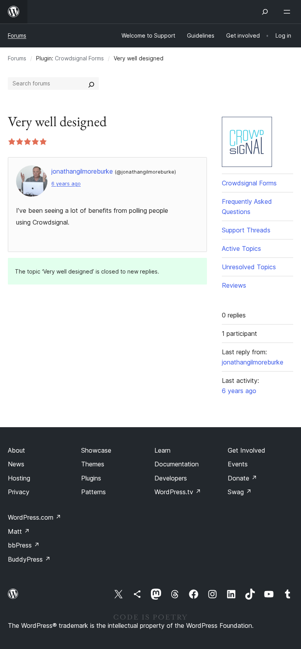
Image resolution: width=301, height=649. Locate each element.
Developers (170, 478)
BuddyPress (29, 559)
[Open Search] (265, 12)
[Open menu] (288, 12)
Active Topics (241, 248)
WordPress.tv (177, 492)
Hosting (19, 478)
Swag (240, 492)
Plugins (91, 478)
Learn (162, 450)
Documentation (176, 464)
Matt (19, 531)
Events (238, 464)
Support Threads (246, 230)
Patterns (93, 492)
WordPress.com (34, 517)
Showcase (96, 450)
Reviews (234, 285)
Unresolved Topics (249, 267)
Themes (92, 464)
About (16, 450)
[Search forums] (91, 83)
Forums (17, 35)
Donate (242, 478)
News (16, 464)
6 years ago (66, 184)
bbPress (24, 545)
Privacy (18, 492)
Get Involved (246, 450)
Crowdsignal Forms (79, 58)
